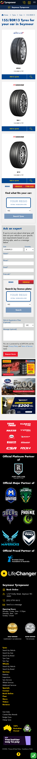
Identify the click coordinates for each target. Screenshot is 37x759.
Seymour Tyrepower (20, 7)
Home (5, 15)
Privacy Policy (13, 346)
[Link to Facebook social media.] (18, 754)
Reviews (6, 704)
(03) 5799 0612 (13, 600)
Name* (5, 254)
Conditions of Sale (27, 749)
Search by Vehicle (9, 650)
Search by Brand (8, 656)
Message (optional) (10, 329)
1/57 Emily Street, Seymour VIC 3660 (19, 595)
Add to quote (14, 77)
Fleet (5, 696)
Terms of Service (26, 346)
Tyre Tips (6, 661)
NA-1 (18, 120)
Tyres (5, 648)
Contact (6, 691)
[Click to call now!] (24, 2)
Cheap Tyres (7, 720)
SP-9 (18, 172)
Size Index (6, 712)
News (5, 699)
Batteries (5, 674)
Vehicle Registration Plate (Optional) (12, 321)
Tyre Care (6, 658)
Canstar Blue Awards (10, 714)
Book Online (8, 693)
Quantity (28, 247)
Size (4, 247)
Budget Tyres (7, 717)
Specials (6, 688)
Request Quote (10, 354)
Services (6, 672)
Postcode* (6, 274)
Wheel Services (8, 682)
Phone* (5, 260)
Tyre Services (7, 680)
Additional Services (9, 685)
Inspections (6, 677)
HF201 (18, 68)
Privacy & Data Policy (14, 749)
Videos (5, 702)
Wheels (6, 664)
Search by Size (8, 653)
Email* (5, 267)
